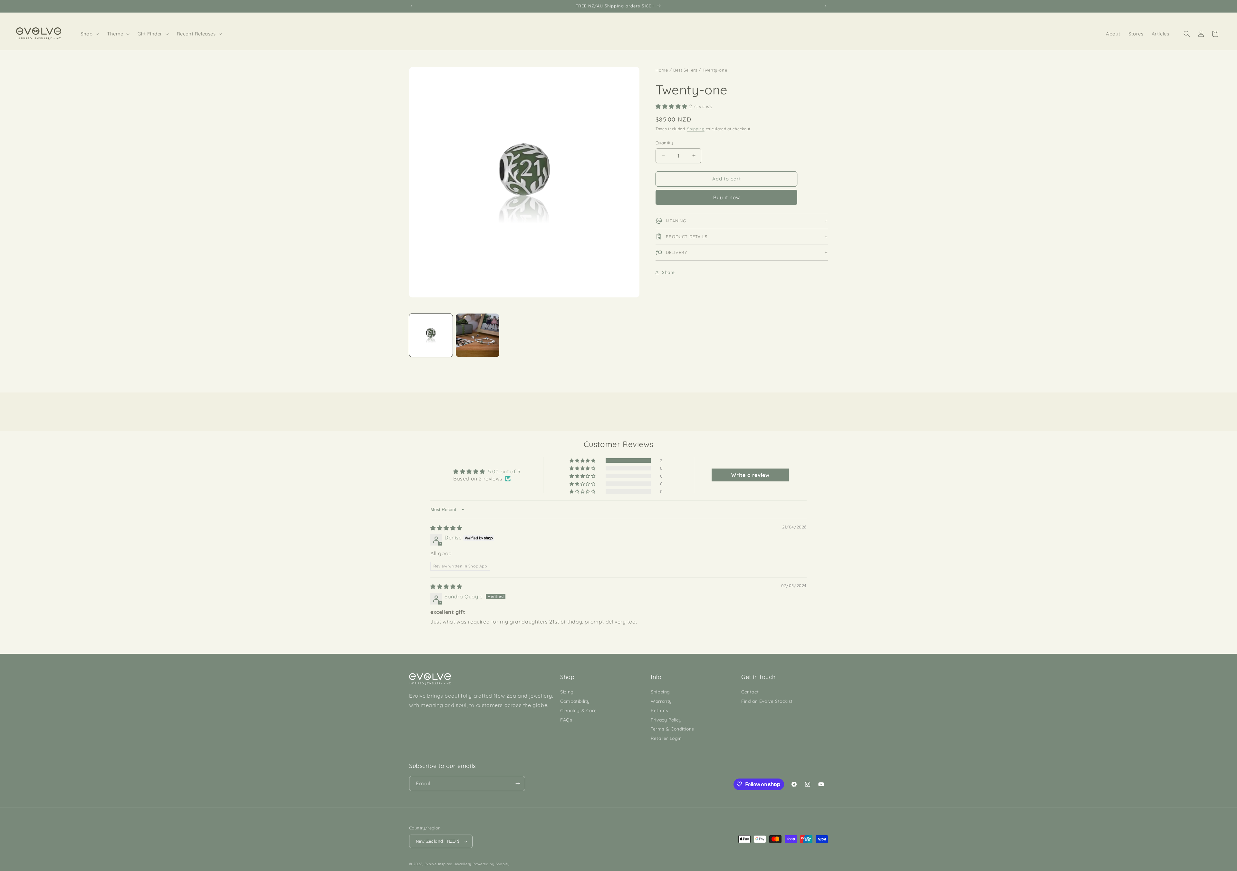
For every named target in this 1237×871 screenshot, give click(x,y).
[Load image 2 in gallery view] (477, 335)
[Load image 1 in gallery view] (431, 335)
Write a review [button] (750, 475)
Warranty (661, 701)
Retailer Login (666, 738)
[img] (446, 528)
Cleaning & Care (578, 710)
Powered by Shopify (491, 864)
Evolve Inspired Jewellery (448, 864)
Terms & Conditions (672, 729)
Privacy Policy (666, 720)
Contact (750, 692)
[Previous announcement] (411, 6)
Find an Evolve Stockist (767, 701)
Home (662, 70)
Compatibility (575, 701)
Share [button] (668, 272)
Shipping (696, 128)
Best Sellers (685, 70)
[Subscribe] (518, 783)
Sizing (567, 692)
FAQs (566, 720)
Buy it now (726, 197)
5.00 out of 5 (504, 471)
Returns (659, 710)
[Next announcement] (826, 6)
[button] (90, 34)
